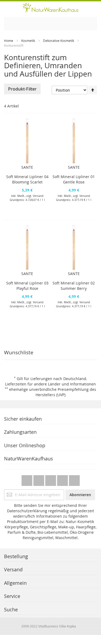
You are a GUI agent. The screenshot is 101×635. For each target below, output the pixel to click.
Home (8, 40)
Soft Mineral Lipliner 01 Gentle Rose (74, 179)
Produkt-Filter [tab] (22, 89)
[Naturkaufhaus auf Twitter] (27, 479)
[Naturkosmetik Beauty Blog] (74, 479)
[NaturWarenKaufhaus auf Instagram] (63, 479)
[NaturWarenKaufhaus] (50, 8)
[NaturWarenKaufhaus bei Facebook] (39, 479)
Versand (38, 196)
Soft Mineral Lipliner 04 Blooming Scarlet (27, 179)
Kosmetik (28, 40)
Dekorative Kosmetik (58, 40)
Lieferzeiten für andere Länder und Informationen (50, 384)
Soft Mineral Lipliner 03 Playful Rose (27, 285)
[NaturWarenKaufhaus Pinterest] (51, 479)
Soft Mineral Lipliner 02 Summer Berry (74, 285)
